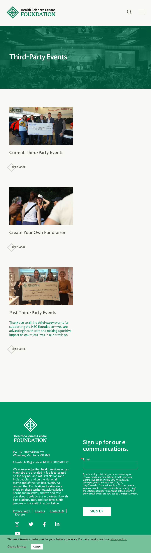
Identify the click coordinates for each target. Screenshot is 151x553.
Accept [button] (37, 546)
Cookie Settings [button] (16, 546)
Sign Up (96, 511)
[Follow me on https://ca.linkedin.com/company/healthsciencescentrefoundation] (60, 524)
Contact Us (57, 511)
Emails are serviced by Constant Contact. (117, 493)
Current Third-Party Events (36, 153)
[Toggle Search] (129, 12)
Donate (20, 514)
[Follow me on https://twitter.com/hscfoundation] (34, 524)
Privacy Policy (21, 511)
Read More (19, 167)
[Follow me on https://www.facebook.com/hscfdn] (47, 524)
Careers (40, 511)
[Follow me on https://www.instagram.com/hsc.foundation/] (19, 524)
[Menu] (141, 12)
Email (86, 459)
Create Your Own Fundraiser (37, 233)
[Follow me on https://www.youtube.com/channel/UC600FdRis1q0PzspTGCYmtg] (20, 533)
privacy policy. (118, 539)
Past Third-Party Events (32, 313)
